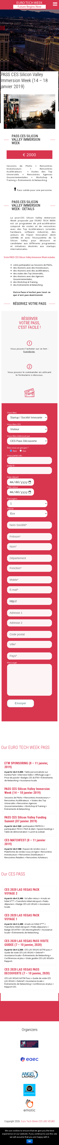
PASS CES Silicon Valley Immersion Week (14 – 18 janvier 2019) (24, 80)
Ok (29, 1141)
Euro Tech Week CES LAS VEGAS (38, 1121)
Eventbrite (29, 351)
